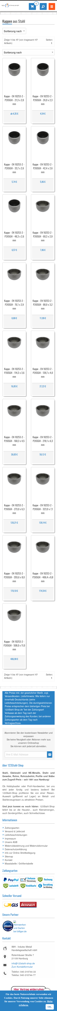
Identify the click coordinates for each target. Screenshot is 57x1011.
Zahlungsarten (12, 827)
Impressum (10, 838)
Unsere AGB (11, 842)
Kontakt (8, 860)
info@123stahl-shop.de (23, 963)
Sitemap (9, 856)
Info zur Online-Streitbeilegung (20, 852)
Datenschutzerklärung (16, 849)
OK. (50, 1007)
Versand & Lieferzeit (15, 831)
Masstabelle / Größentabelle (19, 863)
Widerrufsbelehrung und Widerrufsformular (26, 845)
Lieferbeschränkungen (16, 834)
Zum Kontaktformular (22, 966)
